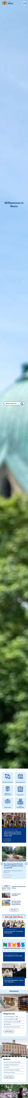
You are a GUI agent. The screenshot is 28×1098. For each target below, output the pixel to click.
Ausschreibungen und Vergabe (12, 1070)
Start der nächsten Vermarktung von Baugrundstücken (16, 902)
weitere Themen (9, 1031)
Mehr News (14, 910)
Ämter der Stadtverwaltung (11, 1062)
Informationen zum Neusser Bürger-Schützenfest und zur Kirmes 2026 (12, 834)
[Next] (26, 864)
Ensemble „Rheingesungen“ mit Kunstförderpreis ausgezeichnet (14, 865)
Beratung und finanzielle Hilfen (12, 1027)
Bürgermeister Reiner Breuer (12, 1065)
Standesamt (8, 1024)
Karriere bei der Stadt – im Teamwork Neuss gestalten (13, 932)
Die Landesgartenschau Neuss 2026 (13, 956)
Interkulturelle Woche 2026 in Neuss (19, 887)
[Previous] (2, 864)
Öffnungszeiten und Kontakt (12, 1022)
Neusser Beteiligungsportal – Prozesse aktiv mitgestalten (14, 981)
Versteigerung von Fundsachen (16, 894)
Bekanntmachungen (10, 1072)
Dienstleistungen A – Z (10, 1016)
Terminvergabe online (10, 1019)
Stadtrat (7, 1067)
